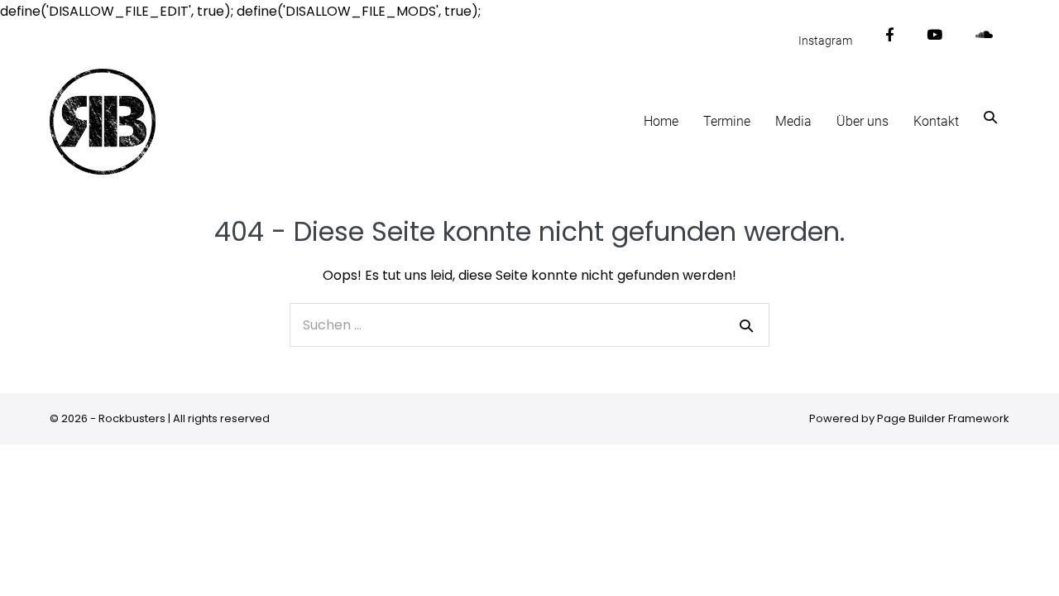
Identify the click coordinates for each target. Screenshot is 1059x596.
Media (793, 121)
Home (661, 121)
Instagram (825, 40)
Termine (726, 121)
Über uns (862, 121)
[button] (990, 117)
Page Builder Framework (943, 418)
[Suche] (746, 325)
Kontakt (936, 121)
